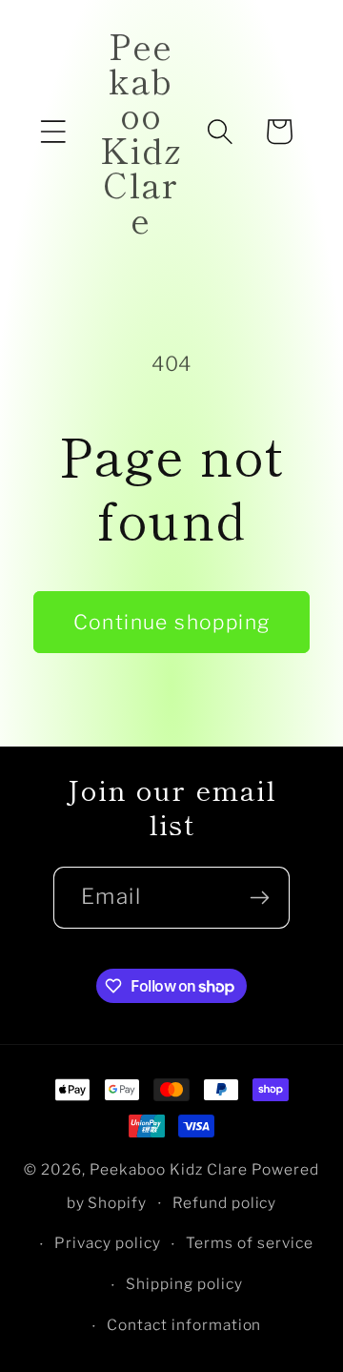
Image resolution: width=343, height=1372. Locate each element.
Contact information (184, 1325)
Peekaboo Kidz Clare (169, 1169)
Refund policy (224, 1203)
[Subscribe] (259, 898)
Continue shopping (172, 622)
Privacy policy (107, 1243)
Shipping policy (184, 1284)
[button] (53, 131)
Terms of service (249, 1243)
